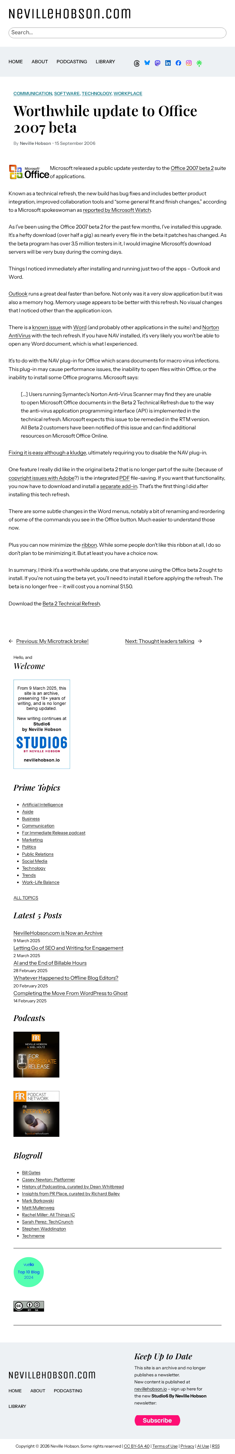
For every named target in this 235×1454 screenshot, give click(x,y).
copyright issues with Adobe (41, 478)
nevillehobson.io (150, 1389)
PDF (124, 478)
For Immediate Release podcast (53, 832)
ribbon (89, 545)
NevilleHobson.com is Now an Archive (58, 933)
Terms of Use (165, 1446)
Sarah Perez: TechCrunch (47, 1222)
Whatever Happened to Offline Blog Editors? (65, 978)
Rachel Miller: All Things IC (48, 1214)
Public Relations (38, 854)
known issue (46, 327)
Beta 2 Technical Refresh (71, 603)
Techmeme (33, 1236)
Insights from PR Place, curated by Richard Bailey (71, 1193)
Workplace (128, 93)
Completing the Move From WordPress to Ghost (70, 993)
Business (31, 818)
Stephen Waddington (44, 1229)
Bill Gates (31, 1172)
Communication (32, 93)
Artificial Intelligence (42, 804)
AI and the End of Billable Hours (50, 963)
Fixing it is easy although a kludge (47, 453)
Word (80, 327)
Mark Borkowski (38, 1200)
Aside (27, 811)
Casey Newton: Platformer (48, 1179)
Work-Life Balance (40, 882)
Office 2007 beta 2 (192, 168)
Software (67, 93)
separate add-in (118, 486)
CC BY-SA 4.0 (137, 1446)
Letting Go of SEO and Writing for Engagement (68, 948)
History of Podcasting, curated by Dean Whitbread (73, 1186)
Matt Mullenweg (38, 1207)
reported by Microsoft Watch (117, 210)
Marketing (32, 840)
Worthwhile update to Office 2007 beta (105, 118)
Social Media (34, 861)
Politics (29, 847)
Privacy (187, 1446)
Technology (96, 93)
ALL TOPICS (25, 898)
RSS (216, 1446)
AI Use (203, 1446)
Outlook (18, 294)
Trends (29, 875)
